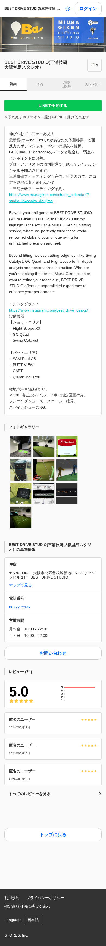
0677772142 (20, 607)
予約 (40, 84)
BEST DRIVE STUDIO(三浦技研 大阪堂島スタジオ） (33, 9)
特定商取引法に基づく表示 (27, 906)
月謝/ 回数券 (66, 84)
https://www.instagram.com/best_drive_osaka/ (48, 310)
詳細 (13, 84)
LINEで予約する (53, 105)
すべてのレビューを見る (30, 794)
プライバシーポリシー (45, 898)
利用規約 (12, 898)
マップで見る (20, 585)
